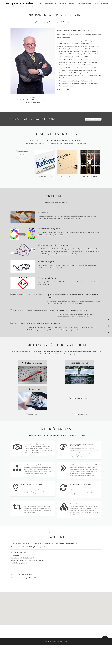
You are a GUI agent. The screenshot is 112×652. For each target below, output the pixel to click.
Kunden (22, 154)
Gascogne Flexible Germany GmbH (88, 54)
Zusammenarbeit (50, 3)
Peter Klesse (67, 90)
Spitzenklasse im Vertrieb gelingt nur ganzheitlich (44, 323)
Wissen (96, 3)
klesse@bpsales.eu (21, 563)
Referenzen (41, 143)
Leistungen (62, 3)
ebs (97, 83)
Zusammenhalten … (44, 212)
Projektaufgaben (67, 176)
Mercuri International (81, 43)
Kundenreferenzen (44, 176)
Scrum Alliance (63, 78)
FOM (60, 86)
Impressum (104, 3)
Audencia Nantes (68, 86)
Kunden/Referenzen (84, 3)
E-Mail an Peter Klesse (93, 119)
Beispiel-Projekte (69, 143)
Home (40, 3)
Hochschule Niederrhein (81, 83)
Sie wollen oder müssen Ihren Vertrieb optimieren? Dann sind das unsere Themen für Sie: (56, 435)
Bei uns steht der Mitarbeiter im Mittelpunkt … (73, 310)
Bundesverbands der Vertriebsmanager (70, 73)
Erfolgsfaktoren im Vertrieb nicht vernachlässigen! (55, 245)
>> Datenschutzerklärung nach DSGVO (23, 578)
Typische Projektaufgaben (54, 143)
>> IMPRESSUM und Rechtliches (21, 574)
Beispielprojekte (90, 176)
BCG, (61, 43)
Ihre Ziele (72, 3)
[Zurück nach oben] (105, 638)
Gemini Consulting (69, 43)
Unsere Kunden (31, 143)
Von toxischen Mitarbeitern (47, 278)
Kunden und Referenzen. (83, 65)
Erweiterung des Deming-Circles (49, 229)
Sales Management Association (82, 70)
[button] (56, 606)
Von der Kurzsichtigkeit (46, 262)
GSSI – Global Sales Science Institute (79, 68)
